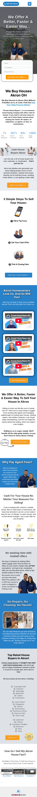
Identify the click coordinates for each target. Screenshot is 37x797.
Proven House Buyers (10, 663)
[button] (29, 4)
